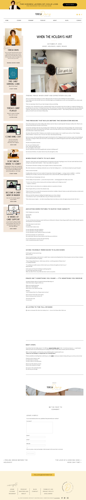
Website (28, 443)
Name (28, 435)
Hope (58, 46)
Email (28, 439)
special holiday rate (54, 348)
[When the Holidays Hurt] (54, 70)
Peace (64, 46)
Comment (29, 421)
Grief (44, 46)
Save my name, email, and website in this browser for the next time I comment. (44, 449)
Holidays (52, 46)
